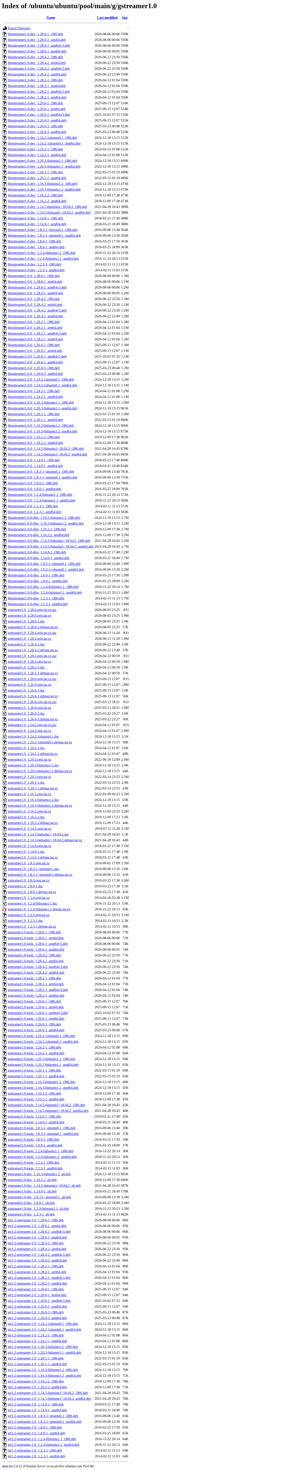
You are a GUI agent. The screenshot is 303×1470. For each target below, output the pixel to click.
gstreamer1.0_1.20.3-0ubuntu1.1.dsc (33, 765)
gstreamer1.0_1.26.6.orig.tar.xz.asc (32, 679)
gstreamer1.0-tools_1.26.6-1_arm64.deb (36, 1007)
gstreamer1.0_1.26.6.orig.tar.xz (29, 685)
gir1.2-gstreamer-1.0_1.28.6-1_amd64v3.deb (39, 1231)
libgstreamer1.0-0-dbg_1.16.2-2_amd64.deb (38, 535)
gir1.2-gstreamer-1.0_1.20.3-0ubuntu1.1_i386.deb (43, 1347)
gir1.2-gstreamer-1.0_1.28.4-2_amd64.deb (37, 1260)
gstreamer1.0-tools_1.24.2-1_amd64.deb (36, 1053)
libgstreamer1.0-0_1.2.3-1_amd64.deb (34, 512)
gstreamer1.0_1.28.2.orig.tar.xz (29, 661)
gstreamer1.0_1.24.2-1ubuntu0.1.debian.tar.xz (40, 742)
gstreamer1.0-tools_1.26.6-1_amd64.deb (36, 1018)
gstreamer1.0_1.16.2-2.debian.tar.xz (33, 823)
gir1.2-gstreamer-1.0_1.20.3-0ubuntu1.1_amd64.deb (44, 1352)
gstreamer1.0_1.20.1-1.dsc (26, 782)
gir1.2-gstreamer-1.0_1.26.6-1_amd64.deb (37, 1306)
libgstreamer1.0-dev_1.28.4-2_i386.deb (35, 57)
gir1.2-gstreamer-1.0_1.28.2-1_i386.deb (36, 1266)
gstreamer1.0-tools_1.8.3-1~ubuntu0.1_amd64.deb (43, 1134)
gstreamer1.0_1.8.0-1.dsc (25, 886)
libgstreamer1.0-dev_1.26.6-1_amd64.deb (37, 120)
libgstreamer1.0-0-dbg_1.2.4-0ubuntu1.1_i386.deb (43, 587)
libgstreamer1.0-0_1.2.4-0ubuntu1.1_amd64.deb (41, 500)
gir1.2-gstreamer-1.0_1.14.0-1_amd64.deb (37, 1410)
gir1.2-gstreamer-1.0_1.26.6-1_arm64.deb (37, 1295)
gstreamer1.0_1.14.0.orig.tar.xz (29, 846)
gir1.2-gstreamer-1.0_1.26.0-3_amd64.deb (37, 1318)
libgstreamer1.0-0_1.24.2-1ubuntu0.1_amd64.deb (42, 385)
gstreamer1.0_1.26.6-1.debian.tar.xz (33, 696)
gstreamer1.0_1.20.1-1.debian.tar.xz (33, 788)
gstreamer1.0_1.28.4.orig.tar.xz (29, 638)
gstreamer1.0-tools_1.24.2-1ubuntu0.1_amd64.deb (43, 1041)
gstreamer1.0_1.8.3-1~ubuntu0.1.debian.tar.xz (40, 875)
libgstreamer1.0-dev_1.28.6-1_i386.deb (35, 34)
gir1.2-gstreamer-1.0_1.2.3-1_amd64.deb (36, 1456)
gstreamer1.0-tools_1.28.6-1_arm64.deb (36, 938)
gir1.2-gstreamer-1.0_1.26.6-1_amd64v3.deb (39, 1301)
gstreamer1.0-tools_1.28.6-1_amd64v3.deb (38, 944)
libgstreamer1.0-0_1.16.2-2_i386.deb (34, 437)
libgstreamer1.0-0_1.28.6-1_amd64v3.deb (37, 287)
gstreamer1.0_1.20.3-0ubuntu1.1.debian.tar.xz (40, 771)
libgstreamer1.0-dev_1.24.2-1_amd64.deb (37, 155)
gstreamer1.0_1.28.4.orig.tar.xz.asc (32, 633)
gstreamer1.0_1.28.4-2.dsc (26, 644)
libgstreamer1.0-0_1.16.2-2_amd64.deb (35, 443)
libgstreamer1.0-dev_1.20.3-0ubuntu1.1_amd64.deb (44, 166)
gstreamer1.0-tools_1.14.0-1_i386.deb (34, 1116)
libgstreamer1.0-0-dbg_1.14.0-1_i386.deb (37, 552)
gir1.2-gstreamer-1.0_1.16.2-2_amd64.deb (37, 1387)
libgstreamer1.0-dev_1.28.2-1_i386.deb (35, 80)
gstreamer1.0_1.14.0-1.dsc (26, 851)
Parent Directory (19, 28)
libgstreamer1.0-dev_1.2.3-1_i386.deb (34, 264)
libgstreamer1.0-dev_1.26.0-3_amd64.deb (37, 132)
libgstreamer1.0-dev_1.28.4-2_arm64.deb (37, 63)
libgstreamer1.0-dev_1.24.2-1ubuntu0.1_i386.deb (42, 138)
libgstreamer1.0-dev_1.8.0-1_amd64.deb (36, 247)
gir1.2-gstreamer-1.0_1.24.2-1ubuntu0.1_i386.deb (43, 1324)
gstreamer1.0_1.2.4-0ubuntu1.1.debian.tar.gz (39, 909)
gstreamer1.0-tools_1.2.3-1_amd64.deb (35, 1168)
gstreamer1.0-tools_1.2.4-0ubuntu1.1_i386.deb (40, 1151)
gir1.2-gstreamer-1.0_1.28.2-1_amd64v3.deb (39, 1278)
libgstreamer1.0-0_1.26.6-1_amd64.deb (35, 362)
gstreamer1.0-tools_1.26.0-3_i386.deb (34, 1024)
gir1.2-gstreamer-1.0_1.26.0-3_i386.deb (36, 1312)
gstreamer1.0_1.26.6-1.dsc (26, 690)
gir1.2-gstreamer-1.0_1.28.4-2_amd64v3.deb (39, 1255)
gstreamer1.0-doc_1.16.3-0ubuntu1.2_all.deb (39, 1174)
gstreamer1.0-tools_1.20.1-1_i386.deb (34, 1070)
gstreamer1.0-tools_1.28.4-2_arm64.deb (36, 961)
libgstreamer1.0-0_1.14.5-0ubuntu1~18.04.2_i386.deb (46, 448)
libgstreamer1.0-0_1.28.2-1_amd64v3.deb (37, 333)
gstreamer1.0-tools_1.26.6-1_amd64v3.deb (38, 1013)
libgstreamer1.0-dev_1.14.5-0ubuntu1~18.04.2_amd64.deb (49, 212)
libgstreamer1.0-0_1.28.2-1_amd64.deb (35, 339)
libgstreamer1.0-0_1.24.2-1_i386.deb (34, 391)
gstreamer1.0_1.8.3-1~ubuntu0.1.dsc (33, 869)
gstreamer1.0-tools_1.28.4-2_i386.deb (34, 955)
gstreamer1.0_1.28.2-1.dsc (26, 667)
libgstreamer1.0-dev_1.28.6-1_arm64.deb (37, 40)
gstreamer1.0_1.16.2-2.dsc (26, 817)
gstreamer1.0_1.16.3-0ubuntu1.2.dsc (33, 800)
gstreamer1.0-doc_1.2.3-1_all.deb (31, 1214)
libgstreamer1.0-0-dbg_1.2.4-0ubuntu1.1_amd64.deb (45, 592)
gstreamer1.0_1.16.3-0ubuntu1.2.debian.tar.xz (40, 805)
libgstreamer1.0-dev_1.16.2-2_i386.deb (35, 195)
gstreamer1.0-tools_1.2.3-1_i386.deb (33, 1162)
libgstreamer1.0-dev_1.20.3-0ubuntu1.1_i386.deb (42, 161)
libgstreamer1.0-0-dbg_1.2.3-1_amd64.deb (38, 604)
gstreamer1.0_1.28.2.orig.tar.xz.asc (32, 656)
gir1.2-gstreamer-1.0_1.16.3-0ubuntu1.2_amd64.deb (44, 1375)
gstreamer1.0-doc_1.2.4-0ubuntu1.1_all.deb (38, 1208)
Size (125, 17)
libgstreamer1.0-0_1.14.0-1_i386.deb (34, 460)
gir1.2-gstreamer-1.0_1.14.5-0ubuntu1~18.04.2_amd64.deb (49, 1398)
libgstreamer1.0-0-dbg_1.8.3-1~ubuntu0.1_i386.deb (44, 564)
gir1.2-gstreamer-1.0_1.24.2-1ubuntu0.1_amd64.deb (44, 1329)
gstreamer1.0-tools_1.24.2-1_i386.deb (34, 1047)
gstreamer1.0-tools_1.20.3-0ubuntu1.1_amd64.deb (43, 1065)
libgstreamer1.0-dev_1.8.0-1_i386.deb (34, 241)
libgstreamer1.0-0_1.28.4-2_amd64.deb (35, 316)
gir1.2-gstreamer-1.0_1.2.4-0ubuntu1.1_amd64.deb (43, 1445)
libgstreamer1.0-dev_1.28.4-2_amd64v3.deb (39, 68)
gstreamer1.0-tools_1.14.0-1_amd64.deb (36, 1122)
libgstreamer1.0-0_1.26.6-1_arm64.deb (35, 351)
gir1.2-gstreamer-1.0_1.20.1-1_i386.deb (36, 1358)
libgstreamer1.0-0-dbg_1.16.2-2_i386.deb (37, 529)
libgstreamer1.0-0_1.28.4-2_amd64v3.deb (37, 310)
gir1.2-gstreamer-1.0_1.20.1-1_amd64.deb (37, 1364)
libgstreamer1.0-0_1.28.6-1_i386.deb (34, 276)
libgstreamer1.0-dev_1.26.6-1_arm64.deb (37, 109)
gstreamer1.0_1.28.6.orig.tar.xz (29, 615)
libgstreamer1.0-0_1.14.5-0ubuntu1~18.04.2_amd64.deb (47, 454)
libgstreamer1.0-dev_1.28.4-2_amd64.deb (37, 74)
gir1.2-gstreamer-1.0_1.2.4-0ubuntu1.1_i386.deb (42, 1439)
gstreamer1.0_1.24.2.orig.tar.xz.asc (32, 725)
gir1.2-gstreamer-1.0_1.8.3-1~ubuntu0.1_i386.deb (43, 1416)
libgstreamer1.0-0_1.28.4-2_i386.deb (34, 299)
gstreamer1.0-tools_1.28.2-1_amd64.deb (36, 995)
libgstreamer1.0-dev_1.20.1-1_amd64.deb (37, 178)
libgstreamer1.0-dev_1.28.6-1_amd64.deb (37, 51)
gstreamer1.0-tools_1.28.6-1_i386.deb (34, 932)
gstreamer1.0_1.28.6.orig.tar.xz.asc (32, 610)
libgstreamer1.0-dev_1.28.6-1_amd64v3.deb (39, 45)
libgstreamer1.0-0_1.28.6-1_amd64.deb (35, 293)
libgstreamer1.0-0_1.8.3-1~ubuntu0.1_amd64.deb (42, 477)
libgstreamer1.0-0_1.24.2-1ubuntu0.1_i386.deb (41, 379)
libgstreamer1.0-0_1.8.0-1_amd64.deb (34, 489)
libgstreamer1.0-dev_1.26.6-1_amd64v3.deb (39, 114)
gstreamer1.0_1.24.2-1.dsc (26, 748)
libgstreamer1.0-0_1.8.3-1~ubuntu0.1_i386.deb (41, 471)
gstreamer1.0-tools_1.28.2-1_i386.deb (34, 978)
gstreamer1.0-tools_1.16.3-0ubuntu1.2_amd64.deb (43, 1088)
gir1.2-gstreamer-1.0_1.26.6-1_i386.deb (36, 1289)
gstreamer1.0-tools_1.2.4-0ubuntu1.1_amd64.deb (42, 1157)
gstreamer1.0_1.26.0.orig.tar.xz (29, 708)
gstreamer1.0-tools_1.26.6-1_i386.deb (34, 1001)
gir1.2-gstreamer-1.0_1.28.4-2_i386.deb (36, 1243)
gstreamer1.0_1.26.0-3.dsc (26, 713)
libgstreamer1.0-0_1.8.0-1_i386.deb (33, 483)
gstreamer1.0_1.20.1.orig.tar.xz (29, 777)
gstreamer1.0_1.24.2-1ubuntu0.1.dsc (33, 736)
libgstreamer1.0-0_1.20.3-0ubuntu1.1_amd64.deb (42, 408)
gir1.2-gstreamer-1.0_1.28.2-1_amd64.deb (37, 1283)
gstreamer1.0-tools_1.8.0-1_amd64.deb (35, 1145)
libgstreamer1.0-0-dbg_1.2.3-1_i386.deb (36, 598)
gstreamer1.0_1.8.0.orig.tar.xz (28, 880)
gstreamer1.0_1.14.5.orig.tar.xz (29, 828)
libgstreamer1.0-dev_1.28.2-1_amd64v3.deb (39, 91)
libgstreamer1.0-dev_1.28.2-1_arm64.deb (37, 86)
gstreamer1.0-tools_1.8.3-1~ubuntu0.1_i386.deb (41, 1128)
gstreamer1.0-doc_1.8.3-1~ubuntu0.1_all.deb (39, 1197)
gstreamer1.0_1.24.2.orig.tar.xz (29, 731)
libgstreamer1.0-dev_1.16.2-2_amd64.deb (37, 201)
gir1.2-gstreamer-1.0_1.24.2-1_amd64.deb (37, 1341)
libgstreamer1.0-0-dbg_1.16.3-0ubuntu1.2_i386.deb (44, 518)
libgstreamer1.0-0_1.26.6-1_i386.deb (34, 345)
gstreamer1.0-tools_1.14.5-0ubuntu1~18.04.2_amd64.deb (48, 1111)
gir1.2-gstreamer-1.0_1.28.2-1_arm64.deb (37, 1272)
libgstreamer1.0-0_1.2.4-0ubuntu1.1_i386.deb (40, 494)
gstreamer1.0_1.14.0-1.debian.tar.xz (33, 857)
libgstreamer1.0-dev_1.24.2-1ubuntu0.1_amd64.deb (44, 143)
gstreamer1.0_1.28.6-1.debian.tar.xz (33, 627)
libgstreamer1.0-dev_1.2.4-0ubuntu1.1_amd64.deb (43, 258)
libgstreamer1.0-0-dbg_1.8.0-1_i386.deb (36, 575)
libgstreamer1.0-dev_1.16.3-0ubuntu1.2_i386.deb (42, 184)
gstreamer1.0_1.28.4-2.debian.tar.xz (33, 650)
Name (50, 17)
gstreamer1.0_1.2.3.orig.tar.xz (28, 915)
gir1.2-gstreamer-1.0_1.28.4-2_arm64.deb (37, 1249)
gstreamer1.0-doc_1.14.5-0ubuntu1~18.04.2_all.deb (44, 1185)
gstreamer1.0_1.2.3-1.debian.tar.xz (32, 926)
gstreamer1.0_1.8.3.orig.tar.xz (28, 863)
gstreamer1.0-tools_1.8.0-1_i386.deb (33, 1139)
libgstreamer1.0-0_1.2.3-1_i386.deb (33, 506)
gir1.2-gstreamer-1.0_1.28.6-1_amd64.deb (37, 1237)
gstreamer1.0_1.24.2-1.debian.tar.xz (33, 754)
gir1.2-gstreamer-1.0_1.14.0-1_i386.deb (36, 1404)
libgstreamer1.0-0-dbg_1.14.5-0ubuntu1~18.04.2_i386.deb (49, 541)
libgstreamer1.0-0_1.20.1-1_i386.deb (34, 414)
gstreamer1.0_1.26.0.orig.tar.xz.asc (32, 702)
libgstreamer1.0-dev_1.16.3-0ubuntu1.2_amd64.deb (44, 189)
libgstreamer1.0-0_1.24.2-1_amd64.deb (35, 397)
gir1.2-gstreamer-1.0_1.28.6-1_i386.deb (36, 1220)
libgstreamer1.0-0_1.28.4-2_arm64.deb (35, 304)
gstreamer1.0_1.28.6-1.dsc (26, 621)
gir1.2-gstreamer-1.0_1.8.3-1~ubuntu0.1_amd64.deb (44, 1421)
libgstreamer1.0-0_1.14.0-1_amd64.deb (35, 466)
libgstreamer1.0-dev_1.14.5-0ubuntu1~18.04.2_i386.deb (47, 207)
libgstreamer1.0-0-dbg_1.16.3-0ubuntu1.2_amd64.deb (46, 523)
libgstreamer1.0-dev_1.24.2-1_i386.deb (35, 149)
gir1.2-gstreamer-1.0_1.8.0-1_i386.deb (35, 1427)
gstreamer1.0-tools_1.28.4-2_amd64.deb (36, 972)
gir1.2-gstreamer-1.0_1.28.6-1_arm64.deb (37, 1226)
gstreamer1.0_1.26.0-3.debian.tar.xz (33, 719)
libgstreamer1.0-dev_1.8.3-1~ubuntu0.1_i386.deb (42, 230)
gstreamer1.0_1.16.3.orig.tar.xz (29, 794)
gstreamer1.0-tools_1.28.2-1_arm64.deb (36, 984)
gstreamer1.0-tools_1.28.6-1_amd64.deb (36, 949)
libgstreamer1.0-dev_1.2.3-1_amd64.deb (36, 270)
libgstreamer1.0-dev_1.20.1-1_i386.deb (35, 172)
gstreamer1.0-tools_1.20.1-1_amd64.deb (36, 1076)
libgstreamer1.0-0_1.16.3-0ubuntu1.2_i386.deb (41, 425)
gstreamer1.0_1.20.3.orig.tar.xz (29, 759)
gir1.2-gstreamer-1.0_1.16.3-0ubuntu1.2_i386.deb (43, 1370)
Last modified (107, 17)
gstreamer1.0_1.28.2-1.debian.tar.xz (33, 673)
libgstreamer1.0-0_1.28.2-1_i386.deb (34, 322)
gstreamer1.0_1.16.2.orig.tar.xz (29, 811)
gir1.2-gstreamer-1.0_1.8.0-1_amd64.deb (36, 1433)
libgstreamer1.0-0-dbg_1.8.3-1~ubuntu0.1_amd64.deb (46, 569)
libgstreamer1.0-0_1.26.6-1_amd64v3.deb (37, 356)
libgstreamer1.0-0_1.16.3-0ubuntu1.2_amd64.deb (42, 431)
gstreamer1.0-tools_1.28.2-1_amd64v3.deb (38, 990)
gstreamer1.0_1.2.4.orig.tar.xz (28, 898)
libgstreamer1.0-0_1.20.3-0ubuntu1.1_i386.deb (41, 402)
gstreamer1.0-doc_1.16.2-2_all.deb (32, 1180)
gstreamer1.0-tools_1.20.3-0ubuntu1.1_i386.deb (41, 1059)
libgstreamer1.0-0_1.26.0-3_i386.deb (34, 368)
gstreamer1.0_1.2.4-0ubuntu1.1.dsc (32, 903)
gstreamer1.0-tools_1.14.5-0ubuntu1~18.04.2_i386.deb (46, 1105)
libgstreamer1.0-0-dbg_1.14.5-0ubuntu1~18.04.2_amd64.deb (51, 546)
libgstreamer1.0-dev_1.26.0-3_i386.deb (35, 126)
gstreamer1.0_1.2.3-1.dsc (25, 921)
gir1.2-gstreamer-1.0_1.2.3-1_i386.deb (35, 1450)
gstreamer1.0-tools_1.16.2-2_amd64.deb (36, 1099)
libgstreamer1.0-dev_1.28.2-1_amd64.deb (37, 97)
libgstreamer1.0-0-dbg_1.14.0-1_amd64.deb (38, 558)
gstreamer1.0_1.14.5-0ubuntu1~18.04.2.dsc (38, 834)
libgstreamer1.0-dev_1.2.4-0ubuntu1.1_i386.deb (41, 253)
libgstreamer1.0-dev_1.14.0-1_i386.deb (35, 218)
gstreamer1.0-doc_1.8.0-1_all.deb (31, 1203)
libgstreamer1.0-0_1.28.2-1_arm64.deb (35, 328)
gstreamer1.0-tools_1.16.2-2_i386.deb (34, 1093)
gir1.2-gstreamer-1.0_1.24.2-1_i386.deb (36, 1335)
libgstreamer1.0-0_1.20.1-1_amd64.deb (35, 420)
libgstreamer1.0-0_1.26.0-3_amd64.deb (35, 374)
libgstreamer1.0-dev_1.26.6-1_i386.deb (35, 103)
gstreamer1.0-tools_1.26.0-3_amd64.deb (36, 1030)
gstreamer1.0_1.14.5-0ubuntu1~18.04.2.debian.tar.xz (45, 840)
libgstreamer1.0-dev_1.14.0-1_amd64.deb (37, 224)
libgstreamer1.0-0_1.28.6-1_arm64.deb (35, 281)
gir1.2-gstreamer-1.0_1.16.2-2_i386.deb (36, 1381)
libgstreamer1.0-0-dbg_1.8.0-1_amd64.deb (38, 581)
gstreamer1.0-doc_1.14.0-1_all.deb (32, 1191)
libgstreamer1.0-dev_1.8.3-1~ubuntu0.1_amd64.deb (44, 235)
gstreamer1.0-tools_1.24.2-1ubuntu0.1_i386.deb (41, 1036)
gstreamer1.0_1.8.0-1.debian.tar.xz (32, 892)
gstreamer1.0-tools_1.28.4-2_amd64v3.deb (38, 967)
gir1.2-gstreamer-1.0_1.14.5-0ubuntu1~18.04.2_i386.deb (48, 1393)
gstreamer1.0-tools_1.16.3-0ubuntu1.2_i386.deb (41, 1082)
